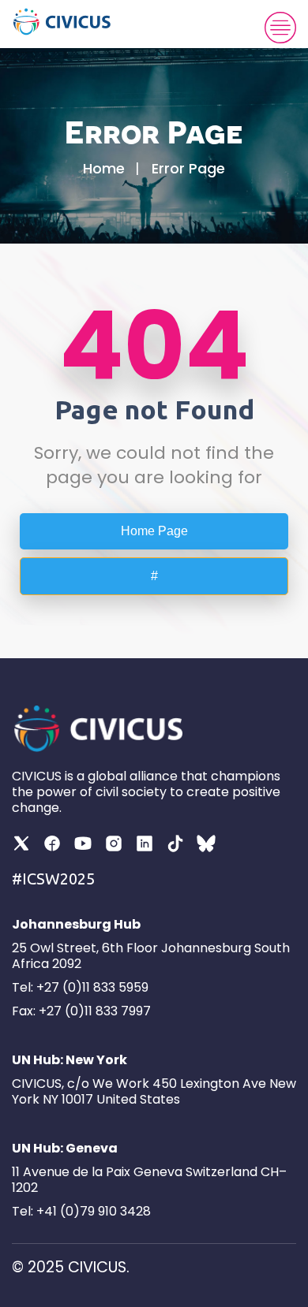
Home (104, 168)
